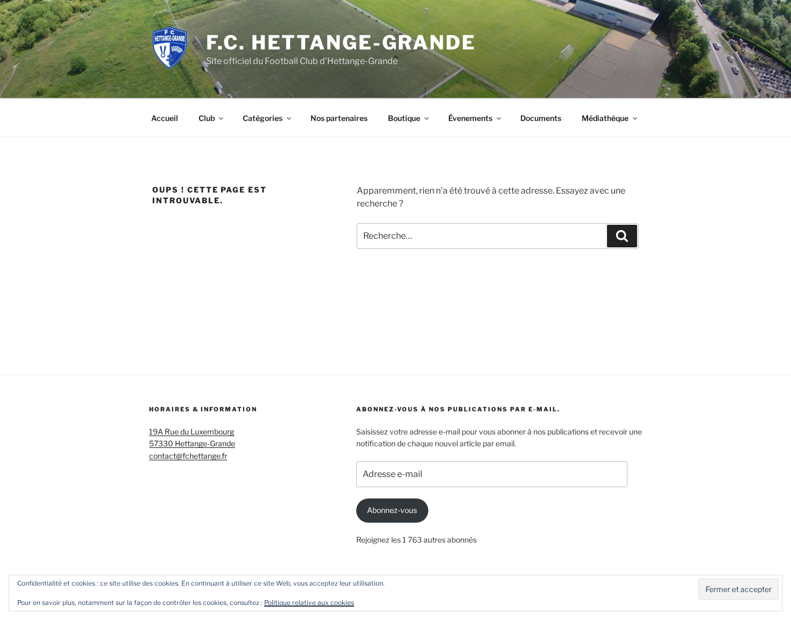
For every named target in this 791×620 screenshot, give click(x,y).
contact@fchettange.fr (188, 455)
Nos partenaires (339, 118)
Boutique (404, 118)
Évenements (470, 118)
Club (207, 118)
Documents (540, 118)
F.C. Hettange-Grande (341, 42)
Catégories (262, 118)
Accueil (164, 118)
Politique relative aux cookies (309, 602)
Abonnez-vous (392, 510)
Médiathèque (605, 118)
